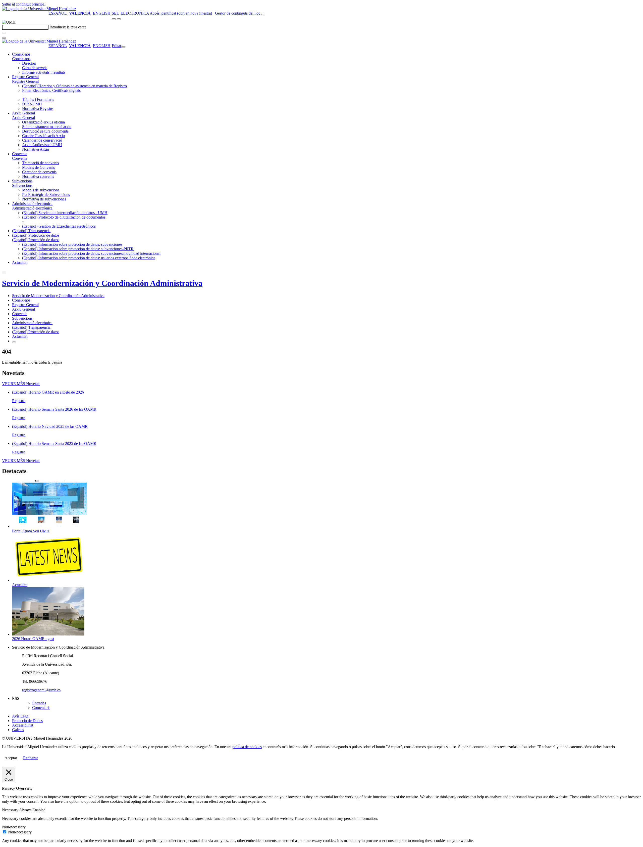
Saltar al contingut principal (23, 4)
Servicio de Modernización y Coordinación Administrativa (102, 283)
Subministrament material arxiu (46, 126)
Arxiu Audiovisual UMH (42, 145)
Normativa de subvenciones (44, 199)
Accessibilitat (22, 725)
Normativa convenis (38, 176)
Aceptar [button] (11, 758)
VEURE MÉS (21, 384)
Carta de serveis (34, 68)
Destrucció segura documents (45, 131)
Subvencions (22, 181)
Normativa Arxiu (35, 149)
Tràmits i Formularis (38, 99)
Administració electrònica (32, 203)
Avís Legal (20, 716)
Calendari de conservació (42, 140)
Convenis (19, 154)
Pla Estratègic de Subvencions (46, 194)
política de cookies (247, 747)
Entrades (39, 703)
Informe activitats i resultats (43, 72)
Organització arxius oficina (43, 122)
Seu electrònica (130, 13)
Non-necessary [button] (14, 827)
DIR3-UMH (32, 104)
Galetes (18, 730)
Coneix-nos (21, 54)
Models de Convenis (38, 167)
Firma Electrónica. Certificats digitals (51, 90)
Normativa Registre (37, 108)
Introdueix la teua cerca (67, 27)
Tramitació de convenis (40, 163)
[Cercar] (4, 33)
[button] (21, 59)
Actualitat (19, 262)
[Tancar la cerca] (4, 38)
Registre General (25, 77)
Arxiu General (23, 113)
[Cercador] (263, 14)
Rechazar (30, 758)
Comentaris (41, 707)
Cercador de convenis (39, 172)
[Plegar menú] (123, 47)
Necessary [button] (10, 810)
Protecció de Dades (27, 720)
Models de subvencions (40, 190)
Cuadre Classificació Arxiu (43, 136)
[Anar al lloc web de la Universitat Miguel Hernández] (39, 9)
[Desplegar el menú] (119, 19)
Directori (29, 63)
